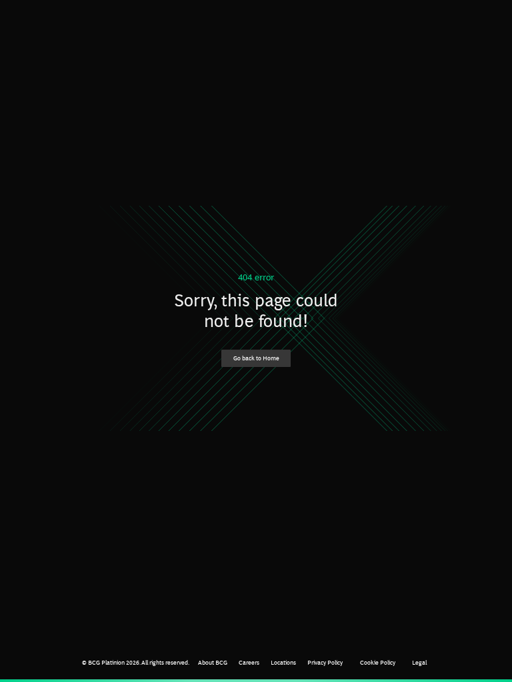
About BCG (212, 662)
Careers (249, 662)
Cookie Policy (377, 662)
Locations (283, 662)
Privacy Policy (325, 662)
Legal (419, 662)
